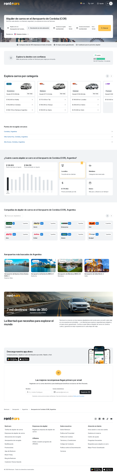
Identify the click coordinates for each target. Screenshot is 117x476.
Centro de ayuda (93, 437)
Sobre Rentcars (65, 429)
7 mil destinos (17, 310)
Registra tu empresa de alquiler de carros (43, 431)
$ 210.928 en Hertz (78, 110)
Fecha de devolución (84, 26)
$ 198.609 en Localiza (79, 99)
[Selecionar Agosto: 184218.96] (8, 184)
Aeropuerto (15, 409)
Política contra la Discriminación (70, 447)
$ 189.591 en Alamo (45, 110)
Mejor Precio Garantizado (96, 447)
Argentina (25, 409)
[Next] (111, 76)
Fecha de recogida (61, 26)
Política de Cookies (66, 437)
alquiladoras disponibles (38, 313)
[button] (98, 55)
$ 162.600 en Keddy (12, 99)
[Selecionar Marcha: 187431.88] (36, 183)
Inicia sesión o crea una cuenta (98, 429)
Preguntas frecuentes (95, 440)
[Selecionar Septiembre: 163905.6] (12, 184)
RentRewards (9, 444)
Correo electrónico (58, 389)
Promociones (9, 447)
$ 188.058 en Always (46, 105)
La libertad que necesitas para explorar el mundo (29, 322)
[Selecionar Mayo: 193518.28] (40, 183)
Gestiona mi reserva (94, 433)
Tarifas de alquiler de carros (14, 429)
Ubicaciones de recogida (13, 437)
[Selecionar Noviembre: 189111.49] (20, 184)
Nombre (28, 389)
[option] (20, 99)
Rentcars (6, 409)
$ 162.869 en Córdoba (13, 105)
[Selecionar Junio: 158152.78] (47, 185)
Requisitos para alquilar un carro (98, 444)
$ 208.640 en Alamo (78, 105)
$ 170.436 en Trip (44, 99)
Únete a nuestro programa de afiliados (41, 443)
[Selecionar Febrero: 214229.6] (32, 182)
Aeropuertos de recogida (13, 440)
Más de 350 (38, 310)
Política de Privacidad (78, 396)
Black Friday (9, 455)
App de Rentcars (10, 451)
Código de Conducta (67, 444)
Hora (70, 26)
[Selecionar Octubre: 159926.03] (16, 185)
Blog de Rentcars (10, 458)
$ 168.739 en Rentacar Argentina (16, 110)
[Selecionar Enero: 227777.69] (28, 182)
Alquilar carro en (14, 26)
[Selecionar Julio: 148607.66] (52, 185)
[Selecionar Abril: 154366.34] (44, 185)
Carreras (63, 451)
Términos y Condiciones (68, 440)
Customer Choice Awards (13, 462)
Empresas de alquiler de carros (15, 433)
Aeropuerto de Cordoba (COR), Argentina (43, 409)
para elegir (10, 313)
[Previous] (107, 76)
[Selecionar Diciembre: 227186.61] (24, 182)
